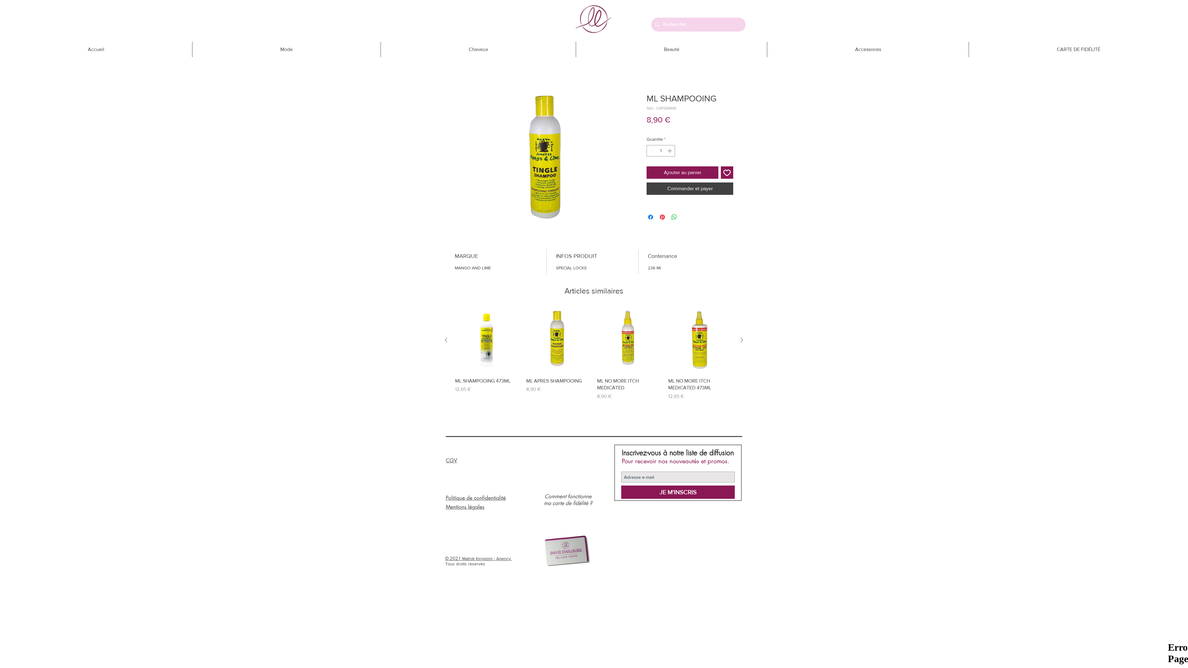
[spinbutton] (660, 150)
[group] (594, 353)
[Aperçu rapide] (487, 340)
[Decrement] (651, 150)
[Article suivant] (742, 340)
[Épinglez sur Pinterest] (662, 217)
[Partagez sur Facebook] (650, 217)
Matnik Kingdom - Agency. (487, 558)
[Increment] (670, 150)
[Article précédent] (446, 340)
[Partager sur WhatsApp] (674, 217)
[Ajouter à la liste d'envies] (727, 172)
